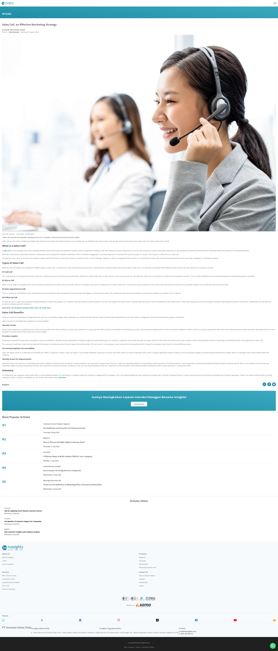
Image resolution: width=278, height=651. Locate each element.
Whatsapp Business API (147, 567)
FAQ (125, 647)
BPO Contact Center (9, 576)
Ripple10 (142, 557)
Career (141, 586)
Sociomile (142, 561)
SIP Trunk (5, 586)
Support (142, 579)
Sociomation (143, 564)
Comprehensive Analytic (11, 582)
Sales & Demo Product (147, 576)
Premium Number (8, 589)
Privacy (131, 647)
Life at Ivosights (7, 564)
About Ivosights (7, 557)
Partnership (143, 582)
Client (4, 561)
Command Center (8, 579)
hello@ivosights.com (188, 631)
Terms (138, 647)
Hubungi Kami (139, 404)
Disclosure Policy (148, 647)
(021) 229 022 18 (187, 634)
